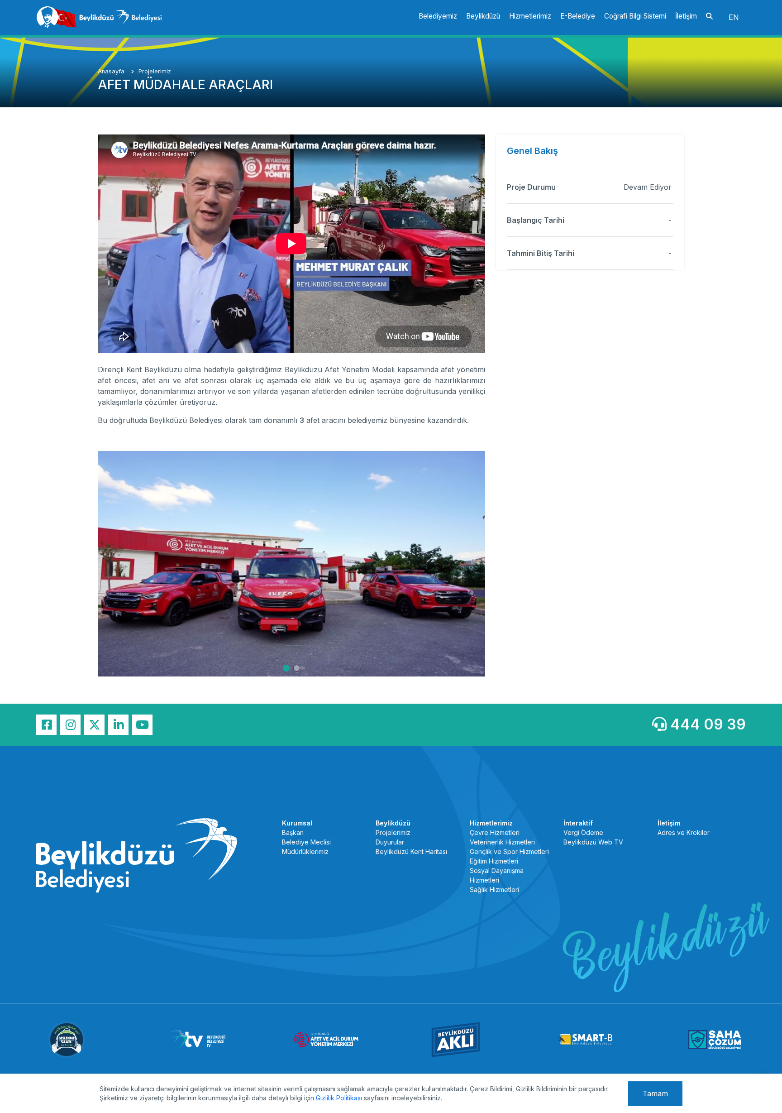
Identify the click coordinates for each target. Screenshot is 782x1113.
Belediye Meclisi (306, 842)
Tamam (655, 1093)
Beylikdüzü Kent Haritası (411, 851)
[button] (286, 668)
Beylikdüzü (483, 16)
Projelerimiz (154, 71)
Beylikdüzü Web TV (593, 842)
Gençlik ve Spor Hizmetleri (509, 851)
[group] (291, 563)
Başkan (293, 832)
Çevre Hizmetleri (495, 832)
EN (734, 17)
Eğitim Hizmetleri (494, 861)
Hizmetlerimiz (530, 16)
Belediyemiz (438, 16)
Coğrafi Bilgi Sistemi (635, 16)
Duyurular (390, 842)
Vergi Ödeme (583, 832)
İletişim (686, 16)
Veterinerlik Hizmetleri (502, 842)
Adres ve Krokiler (684, 832)
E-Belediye (577, 16)
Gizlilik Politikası (339, 1098)
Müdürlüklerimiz (305, 851)
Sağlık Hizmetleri (494, 889)
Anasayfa (112, 71)
